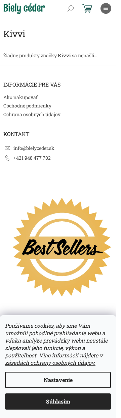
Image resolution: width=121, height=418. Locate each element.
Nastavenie (58, 379)
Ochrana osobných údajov (32, 114)
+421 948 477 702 (32, 158)
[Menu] (106, 8)
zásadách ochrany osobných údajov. (50, 362)
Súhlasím (58, 401)
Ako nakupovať (20, 97)
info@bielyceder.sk (33, 148)
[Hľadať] (70, 8)
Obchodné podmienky (27, 105)
